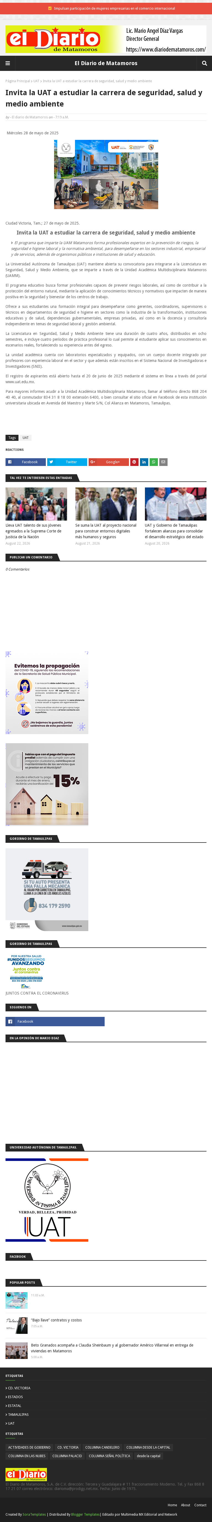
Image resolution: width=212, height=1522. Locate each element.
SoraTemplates (34, 1514)
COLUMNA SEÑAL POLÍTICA (109, 1456)
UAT (36, 81)
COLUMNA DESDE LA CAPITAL (148, 1447)
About (185, 1505)
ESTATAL (14, 1406)
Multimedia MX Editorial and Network (149, 1514)
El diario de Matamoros (30, 117)
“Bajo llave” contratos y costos (56, 1320)
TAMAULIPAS (18, 1414)
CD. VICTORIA (19, 1388)
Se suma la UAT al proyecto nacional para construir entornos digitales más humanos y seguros (105, 531)
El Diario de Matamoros (106, 63)
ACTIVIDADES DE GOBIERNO (29, 1447)
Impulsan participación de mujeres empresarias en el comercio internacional (114, 8)
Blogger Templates (85, 1514)
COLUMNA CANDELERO (102, 1447)
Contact (200, 1505)
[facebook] (55, 1021)
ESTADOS (15, 1397)
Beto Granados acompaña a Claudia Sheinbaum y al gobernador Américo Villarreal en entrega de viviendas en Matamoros (112, 1348)
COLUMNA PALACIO (67, 1456)
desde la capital (148, 1456)
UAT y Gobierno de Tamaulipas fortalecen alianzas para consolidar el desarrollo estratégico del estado (174, 531)
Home (172, 1505)
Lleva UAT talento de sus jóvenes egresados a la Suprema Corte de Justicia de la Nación (33, 531)
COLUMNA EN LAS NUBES (27, 1456)
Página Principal (18, 81)
